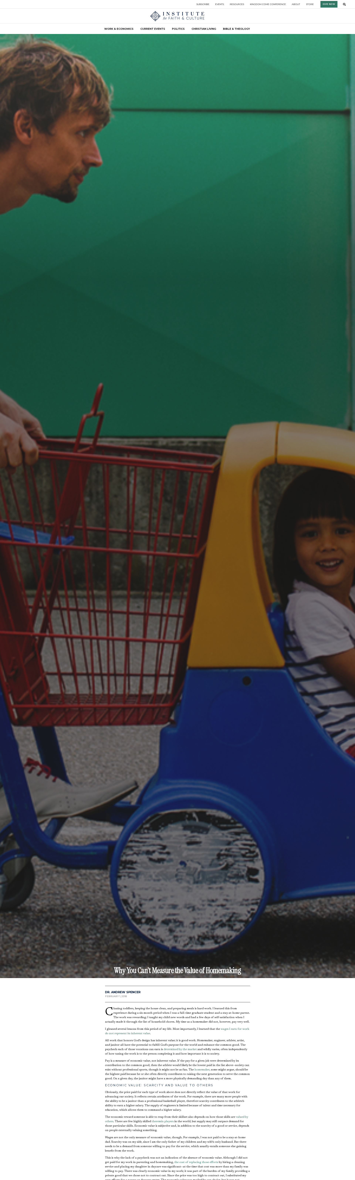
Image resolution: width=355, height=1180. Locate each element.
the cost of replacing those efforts (196, 1162)
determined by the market (180, 1049)
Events (219, 4)
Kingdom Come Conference (268, 4)
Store (310, 4)
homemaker (202, 1069)
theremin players (163, 1121)
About (296, 4)
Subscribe (202, 4)
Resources (237, 4)
